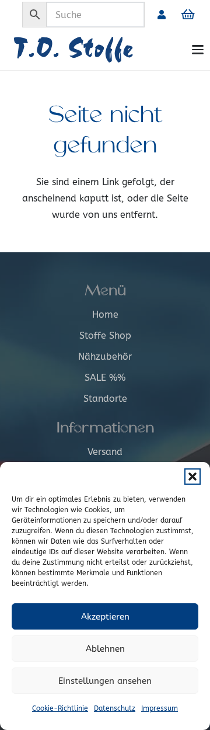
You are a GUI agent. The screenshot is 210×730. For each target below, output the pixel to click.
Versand (105, 451)
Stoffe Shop (105, 335)
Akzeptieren (105, 616)
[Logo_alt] (96, 49)
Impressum (159, 708)
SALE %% (105, 377)
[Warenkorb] (188, 14)
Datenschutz (114, 708)
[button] (192, 476)
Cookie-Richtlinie (60, 708)
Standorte (105, 398)
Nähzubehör (105, 356)
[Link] (162, 14)
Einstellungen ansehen (105, 681)
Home (105, 314)
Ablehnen (105, 649)
